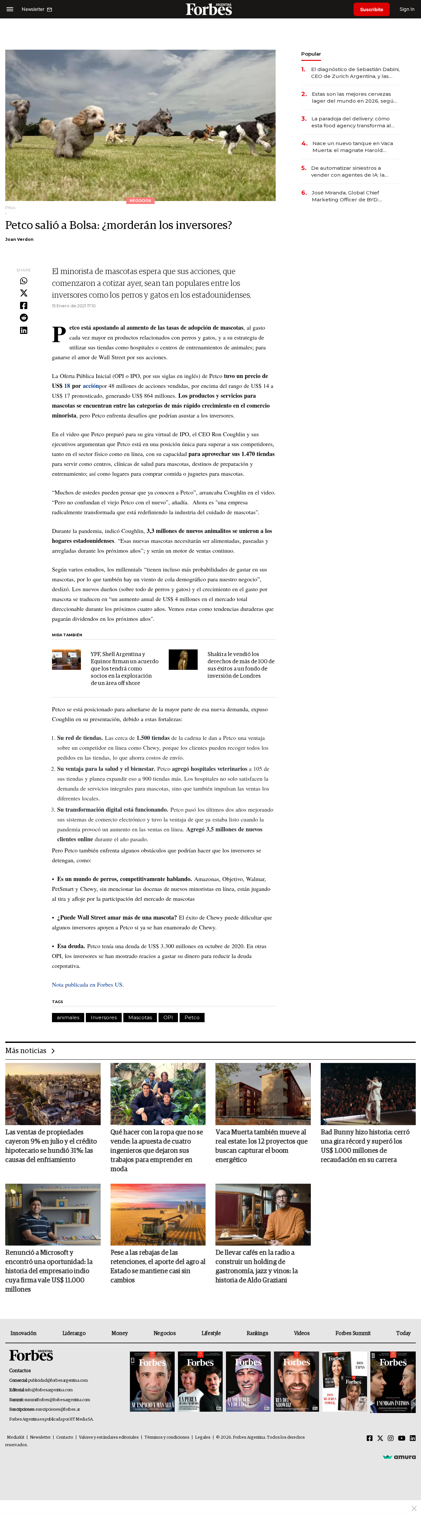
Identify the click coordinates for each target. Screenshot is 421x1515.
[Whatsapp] (23, 281)
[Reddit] (23, 318)
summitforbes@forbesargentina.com (57, 1400)
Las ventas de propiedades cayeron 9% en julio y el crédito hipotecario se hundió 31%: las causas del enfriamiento (51, 1146)
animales (68, 1017)
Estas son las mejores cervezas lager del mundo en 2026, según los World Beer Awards (354, 97)
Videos (302, 1333)
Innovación (24, 1333)
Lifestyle (211, 1333)
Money (119, 1333)
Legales (202, 1437)
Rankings (257, 1333)
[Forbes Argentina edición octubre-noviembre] (345, 1382)
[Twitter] (23, 293)
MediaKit (15, 1437)
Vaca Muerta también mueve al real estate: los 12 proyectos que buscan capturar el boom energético (261, 1146)
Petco (192, 1017)
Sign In (407, 9)
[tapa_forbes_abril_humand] (200, 1382)
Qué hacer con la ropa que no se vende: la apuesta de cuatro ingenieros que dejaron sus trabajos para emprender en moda (157, 1151)
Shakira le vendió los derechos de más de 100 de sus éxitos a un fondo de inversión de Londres (241, 665)
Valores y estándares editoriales (109, 1437)
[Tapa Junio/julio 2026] (152, 1382)
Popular (311, 54)
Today (403, 1333)
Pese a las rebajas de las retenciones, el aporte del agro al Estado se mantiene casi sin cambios (158, 1267)
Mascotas (140, 1017)
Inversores (104, 1017)
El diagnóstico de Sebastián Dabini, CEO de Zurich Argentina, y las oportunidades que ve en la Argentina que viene (355, 73)
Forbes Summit (352, 1333)
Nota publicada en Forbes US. (88, 984)
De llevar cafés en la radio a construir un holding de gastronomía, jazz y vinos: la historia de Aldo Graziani (256, 1267)
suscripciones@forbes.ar (58, 1409)
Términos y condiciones (166, 1437)
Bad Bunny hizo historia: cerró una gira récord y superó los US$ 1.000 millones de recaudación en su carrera (365, 1146)
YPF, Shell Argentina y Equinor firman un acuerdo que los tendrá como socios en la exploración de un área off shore (125, 669)
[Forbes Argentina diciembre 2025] (296, 1382)
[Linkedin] (23, 330)
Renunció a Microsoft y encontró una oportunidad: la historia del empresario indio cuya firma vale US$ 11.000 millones (48, 1271)
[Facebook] (23, 306)
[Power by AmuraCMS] (399, 1456)
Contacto (64, 1437)
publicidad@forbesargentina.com (58, 1380)
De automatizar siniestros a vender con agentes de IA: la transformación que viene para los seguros (354, 171)
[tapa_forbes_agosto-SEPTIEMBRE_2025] (392, 1382)
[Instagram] (391, 1439)
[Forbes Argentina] (210, 9)
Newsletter (40, 1437)
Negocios (165, 1333)
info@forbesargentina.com (49, 1390)
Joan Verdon (19, 239)
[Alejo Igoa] (248, 1382)
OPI (168, 1017)
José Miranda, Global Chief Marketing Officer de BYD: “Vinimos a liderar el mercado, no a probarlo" (354, 196)
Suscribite (371, 9)
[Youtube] (402, 1439)
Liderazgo (74, 1333)
